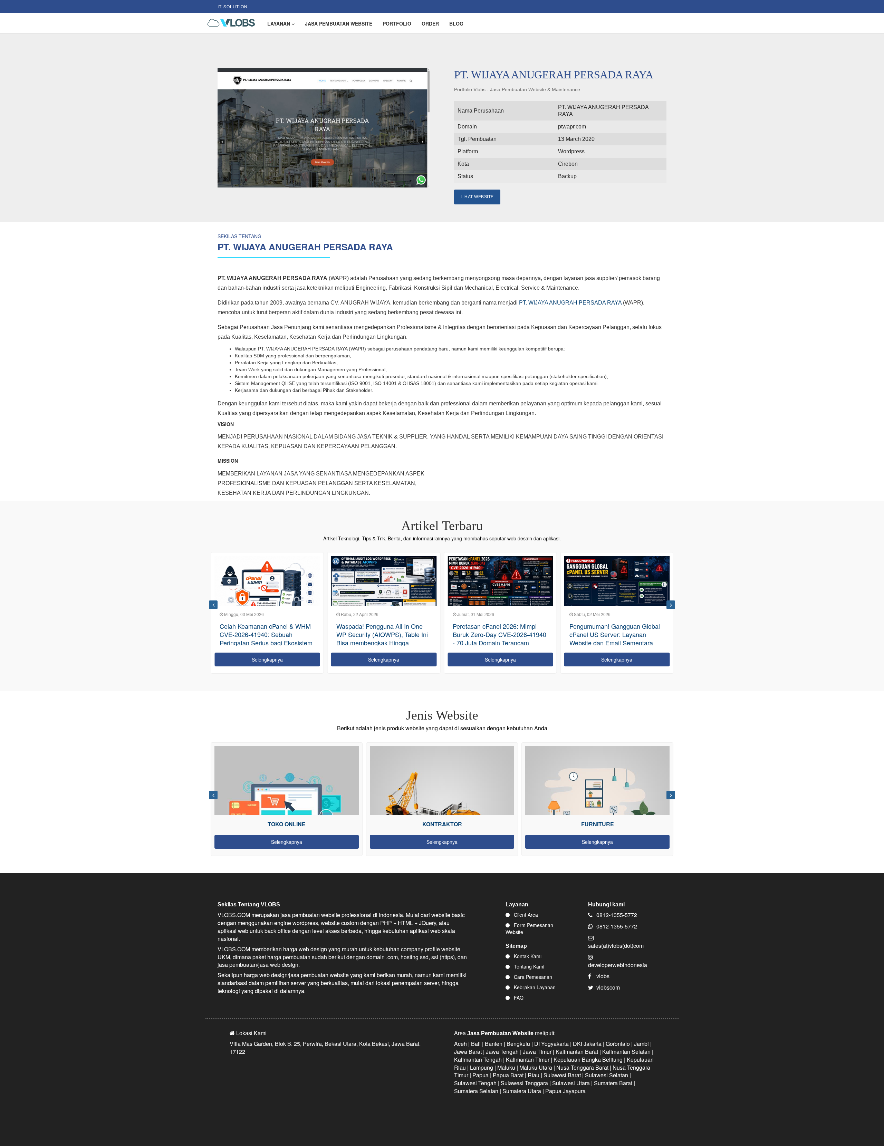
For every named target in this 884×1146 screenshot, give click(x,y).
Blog (456, 23)
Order (430, 23)
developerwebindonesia (617, 965)
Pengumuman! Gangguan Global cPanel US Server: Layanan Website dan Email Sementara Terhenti (498, 638)
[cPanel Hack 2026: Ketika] (617, 585)
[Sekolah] (597, 814)
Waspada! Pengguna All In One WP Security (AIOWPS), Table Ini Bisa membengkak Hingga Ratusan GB (265, 638)
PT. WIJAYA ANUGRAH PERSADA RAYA (570, 303)
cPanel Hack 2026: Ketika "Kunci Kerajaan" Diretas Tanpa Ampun (614, 630)
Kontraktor (287, 824)
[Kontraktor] (286, 814)
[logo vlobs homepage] (228, 23)
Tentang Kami (528, 966)
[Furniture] (442, 814)
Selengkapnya (267, 659)
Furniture (442, 824)
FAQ (517, 997)
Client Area (525, 914)
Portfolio (397, 23)
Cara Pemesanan (532, 976)
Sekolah (597, 824)
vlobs (602, 976)
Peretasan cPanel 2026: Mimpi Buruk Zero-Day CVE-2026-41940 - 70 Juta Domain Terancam (383, 634)
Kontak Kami (526, 956)
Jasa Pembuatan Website (338, 23)
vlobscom (608, 987)
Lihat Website (477, 196)
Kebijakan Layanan (534, 987)
